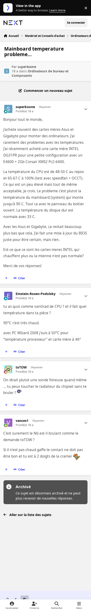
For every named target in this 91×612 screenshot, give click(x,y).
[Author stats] (86, 109)
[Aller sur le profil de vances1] (8, 423)
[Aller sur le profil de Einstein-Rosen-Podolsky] (8, 296)
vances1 (22, 421)
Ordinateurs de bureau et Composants (40, 73)
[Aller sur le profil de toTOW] (8, 369)
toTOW (21, 367)
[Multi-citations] (6, 278)
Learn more (9, 8)
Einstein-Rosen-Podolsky (36, 294)
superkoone (27, 66)
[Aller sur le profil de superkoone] (6, 71)
